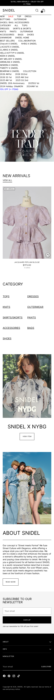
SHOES (30, 34)
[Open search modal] (37, 10)
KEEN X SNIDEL (7, 56)
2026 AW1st (6, 74)
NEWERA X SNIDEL (9, 65)
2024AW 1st (32, 86)
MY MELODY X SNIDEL (11, 59)
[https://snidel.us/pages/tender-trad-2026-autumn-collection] (27, 126)
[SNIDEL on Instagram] (14, 676)
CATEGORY (5, 25)
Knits (6, 306)
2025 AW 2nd (21, 77)
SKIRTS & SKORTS (22, 28)
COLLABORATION (27, 41)
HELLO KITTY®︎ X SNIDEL (12, 53)
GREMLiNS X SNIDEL (10, 62)
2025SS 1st (33, 83)
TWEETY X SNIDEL (9, 68)
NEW (2, 16)
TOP (19, 16)
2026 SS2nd (21, 74)
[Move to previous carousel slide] (24, 155)
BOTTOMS (5, 19)
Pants (31, 317)
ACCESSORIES (7, 34)
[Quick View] (47, 255)
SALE (10, 16)
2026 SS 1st (6, 77)
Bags (30, 327)
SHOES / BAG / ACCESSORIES (14, 22)
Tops (6, 296)
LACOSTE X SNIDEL (10, 47)
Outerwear (35, 306)
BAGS (20, 34)
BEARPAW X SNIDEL (10, 71)
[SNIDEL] (9, 10)
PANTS (13, 31)
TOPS (24, 25)
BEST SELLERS (7, 41)
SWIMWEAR (6, 37)
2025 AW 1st (6, 80)
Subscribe (46, 667)
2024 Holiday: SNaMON (11, 86)
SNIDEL (20, 687)
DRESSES (4, 28)
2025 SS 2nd (22, 80)
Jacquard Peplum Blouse (27, 262)
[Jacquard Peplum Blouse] (27, 222)
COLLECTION (29, 71)
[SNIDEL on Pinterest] (9, 676)
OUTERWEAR (20, 19)
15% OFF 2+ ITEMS (9, 89)
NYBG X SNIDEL (29, 43)
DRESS (28, 16)
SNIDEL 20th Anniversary (12, 83)
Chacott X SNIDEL (9, 43)
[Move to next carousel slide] (30, 155)
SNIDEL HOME (22, 37)
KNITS (3, 31)
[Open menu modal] (50, 10)
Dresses (33, 296)
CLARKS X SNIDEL (9, 50)
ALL (16, 25)
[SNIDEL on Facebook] (4, 676)
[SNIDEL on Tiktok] (19, 676)
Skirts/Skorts (12, 317)
